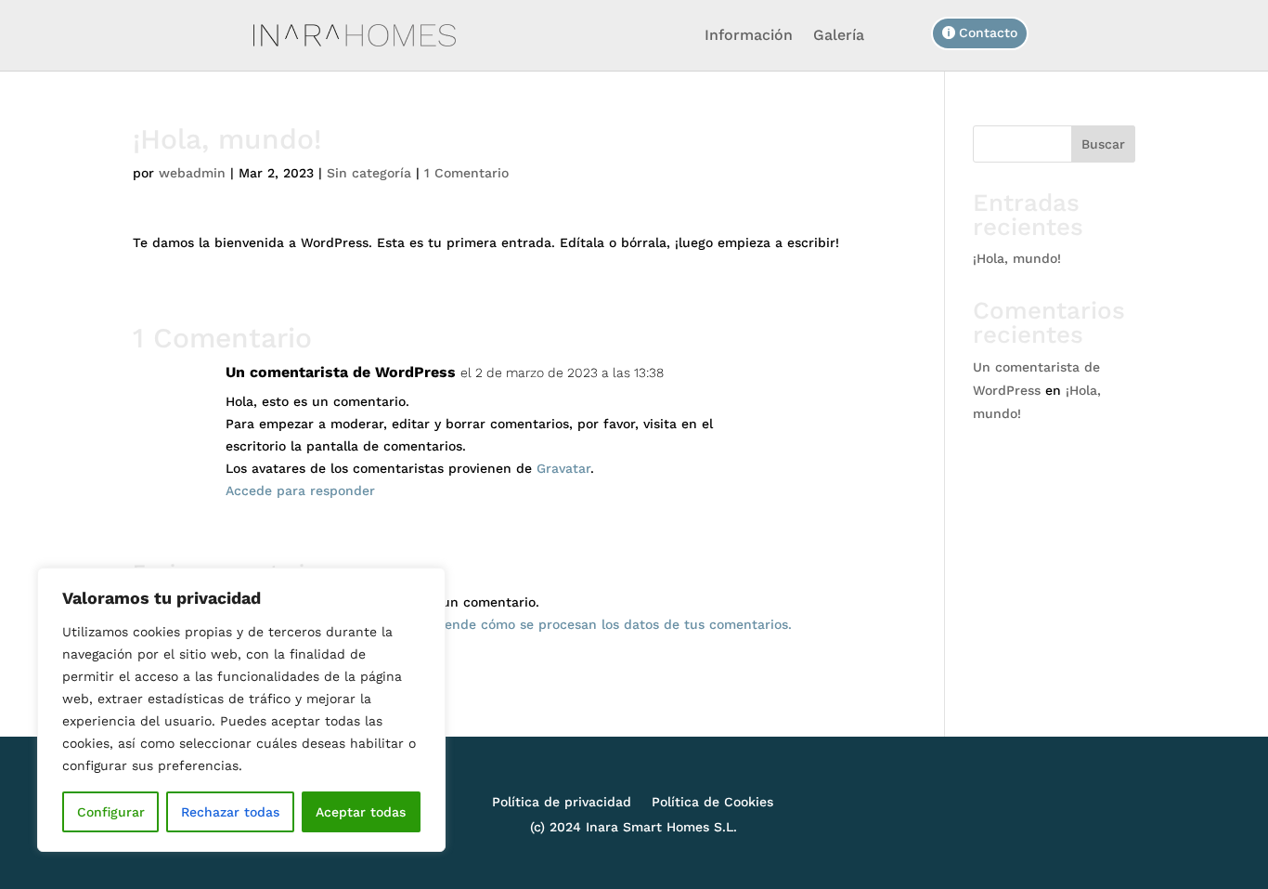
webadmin (192, 172)
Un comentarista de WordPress (341, 372)
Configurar (111, 811)
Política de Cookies (712, 802)
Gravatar (563, 468)
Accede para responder (300, 490)
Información (749, 35)
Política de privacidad (561, 802)
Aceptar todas (361, 811)
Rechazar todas (230, 811)
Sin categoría (369, 172)
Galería (838, 35)
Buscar (1103, 144)
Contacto (988, 32)
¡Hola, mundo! (1017, 258)
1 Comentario (466, 172)
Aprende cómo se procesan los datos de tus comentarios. (607, 624)
